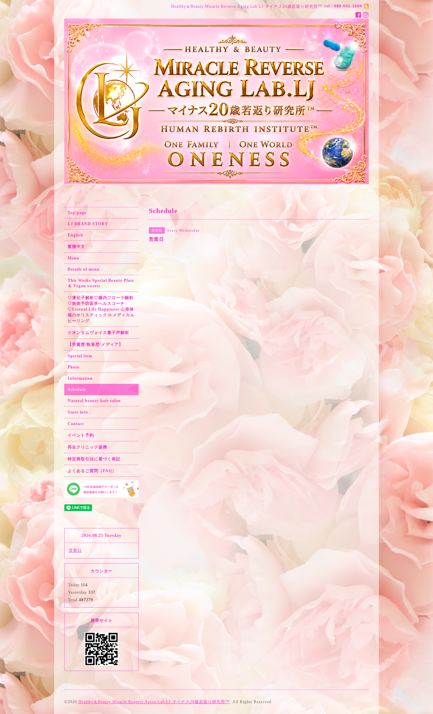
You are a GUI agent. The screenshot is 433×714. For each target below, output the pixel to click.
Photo (73, 367)
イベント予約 (81, 435)
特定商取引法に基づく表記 (94, 459)
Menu (73, 258)
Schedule (77, 389)
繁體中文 (76, 246)
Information (80, 378)
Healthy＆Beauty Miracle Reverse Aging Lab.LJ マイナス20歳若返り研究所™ (154, 701)
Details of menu (84, 269)
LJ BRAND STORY (88, 224)
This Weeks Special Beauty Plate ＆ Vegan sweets (101, 283)
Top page (77, 212)
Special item (80, 356)
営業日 (75, 550)
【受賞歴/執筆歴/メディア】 (95, 344)
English (75, 235)
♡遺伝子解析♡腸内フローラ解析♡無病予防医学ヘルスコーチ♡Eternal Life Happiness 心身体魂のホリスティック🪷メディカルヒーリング (101, 309)
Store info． (80, 412)
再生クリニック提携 (87, 447)
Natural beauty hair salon (94, 400)
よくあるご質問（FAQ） (92, 470)
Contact (76, 423)
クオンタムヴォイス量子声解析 (98, 332)
